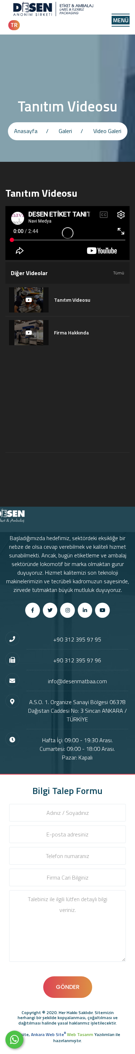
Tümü (118, 273)
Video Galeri (107, 131)
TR (14, 25)
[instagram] (67, 610)
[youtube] (102, 610)
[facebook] (32, 610)
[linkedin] (85, 610)
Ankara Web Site (48, 1034)
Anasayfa (25, 131)
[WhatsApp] (14, 1040)
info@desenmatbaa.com (77, 681)
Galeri (65, 131)
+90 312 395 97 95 (77, 639)
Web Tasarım (80, 1034)
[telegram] (50, 610)
